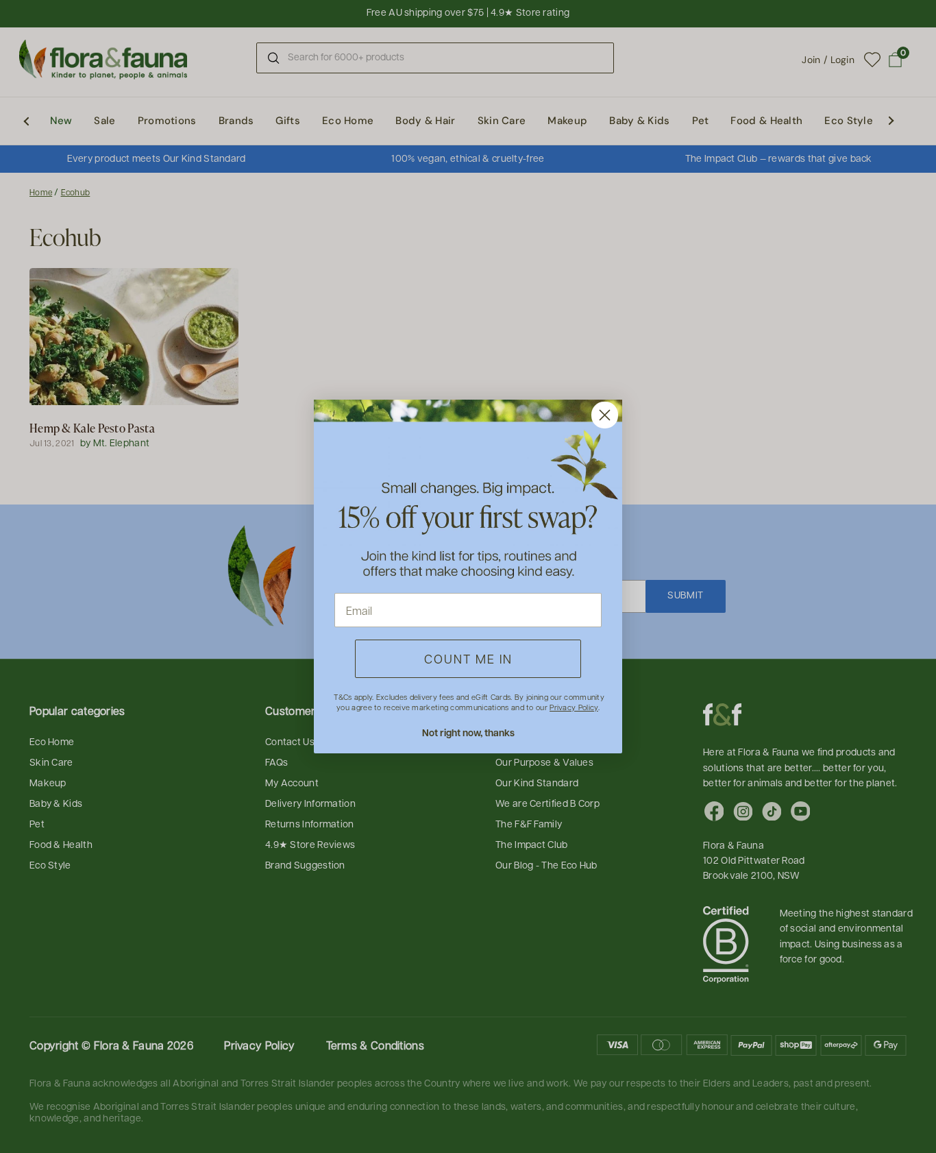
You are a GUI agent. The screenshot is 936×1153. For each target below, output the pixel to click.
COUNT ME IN (468, 658)
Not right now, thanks (468, 732)
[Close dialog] (605, 415)
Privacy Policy (574, 707)
